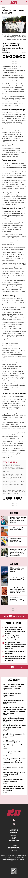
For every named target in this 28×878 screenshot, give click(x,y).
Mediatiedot (14, 835)
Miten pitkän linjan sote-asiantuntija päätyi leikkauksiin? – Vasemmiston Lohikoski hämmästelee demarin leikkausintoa (18, 519)
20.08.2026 (5, 704)
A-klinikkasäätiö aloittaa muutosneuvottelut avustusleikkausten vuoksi (16, 540)
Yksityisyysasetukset (14, 848)
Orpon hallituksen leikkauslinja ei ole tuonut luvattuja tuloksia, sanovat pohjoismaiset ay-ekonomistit (15, 658)
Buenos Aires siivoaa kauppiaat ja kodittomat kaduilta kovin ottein (17, 578)
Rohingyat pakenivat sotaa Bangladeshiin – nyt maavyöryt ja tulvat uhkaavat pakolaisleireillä (17, 599)
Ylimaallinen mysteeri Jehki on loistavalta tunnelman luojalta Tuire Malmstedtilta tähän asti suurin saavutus (13, 788)
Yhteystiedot (14, 830)
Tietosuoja (14, 845)
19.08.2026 (5, 722)
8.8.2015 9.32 (24, 53)
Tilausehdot (14, 850)
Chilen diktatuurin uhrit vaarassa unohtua (13, 768)
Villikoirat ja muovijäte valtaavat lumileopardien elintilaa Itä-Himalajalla (17, 569)
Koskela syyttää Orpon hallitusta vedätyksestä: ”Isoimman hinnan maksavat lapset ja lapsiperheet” (15, 638)
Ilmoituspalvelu (14, 841)
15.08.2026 (5, 792)
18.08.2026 (5, 730)
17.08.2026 (5, 755)
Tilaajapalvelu (14, 833)
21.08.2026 (5, 690)
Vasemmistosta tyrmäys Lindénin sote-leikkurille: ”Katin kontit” (17, 528)
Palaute (14, 838)
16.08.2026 (5, 769)
